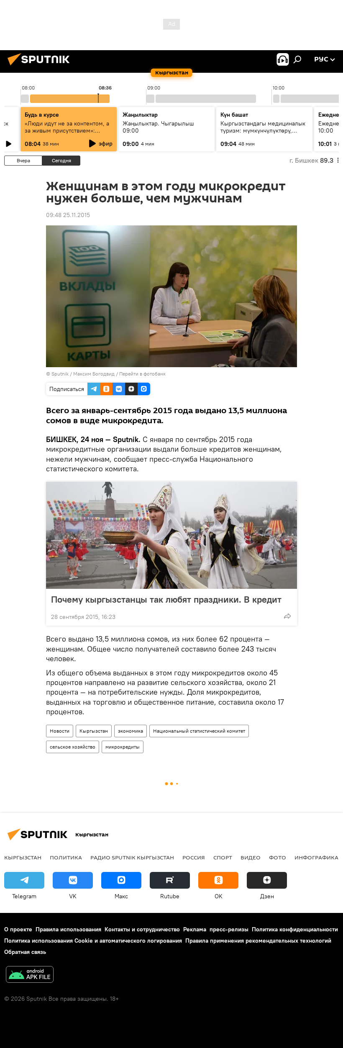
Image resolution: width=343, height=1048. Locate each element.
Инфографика (316, 857)
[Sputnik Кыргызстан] (41, 66)
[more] (287, 616)
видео (251, 857)
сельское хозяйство (72, 747)
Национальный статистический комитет (199, 731)
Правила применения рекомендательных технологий (258, 940)
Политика (66, 857)
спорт (222, 857)
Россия (193, 857)
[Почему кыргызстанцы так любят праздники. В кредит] (171, 535)
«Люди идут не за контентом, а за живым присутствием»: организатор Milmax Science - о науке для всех (68, 134)
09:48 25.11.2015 (68, 215)
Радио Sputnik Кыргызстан (132, 857)
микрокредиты (122, 747)
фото (277, 857)
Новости (59, 731)
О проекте (18, 929)
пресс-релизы (229, 929)
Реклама (194, 929)
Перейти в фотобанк (142, 374)
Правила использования (68, 929)
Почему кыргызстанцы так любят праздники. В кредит (166, 599)
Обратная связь (25, 952)
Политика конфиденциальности (295, 929)
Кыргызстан (93, 731)
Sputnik (60, 374)
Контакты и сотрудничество (142, 929)
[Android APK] (29, 975)
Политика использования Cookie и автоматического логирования (93, 940)
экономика (130, 731)
